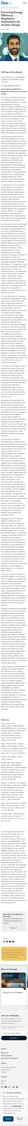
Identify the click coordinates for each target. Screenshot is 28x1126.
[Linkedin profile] (2, 1087)
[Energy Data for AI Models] (13, 981)
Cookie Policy (17, 1106)
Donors (3, 1072)
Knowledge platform (8, 1067)
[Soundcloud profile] (13, 1087)
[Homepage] (6, 2)
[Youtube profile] (6, 1087)
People (3, 1081)
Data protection (11, 1028)
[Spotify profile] (17, 1087)
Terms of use (4, 1028)
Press (3, 1083)
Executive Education (9, 1058)
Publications (5, 1070)
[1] (7, 412)
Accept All (8, 1119)
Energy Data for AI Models (13, 992)
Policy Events (6, 1056)
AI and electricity (8, 975)
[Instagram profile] (9, 1087)
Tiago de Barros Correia (11, 85)
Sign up (13, 928)
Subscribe (13, 1038)
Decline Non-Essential (20, 1118)
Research (5, 1053)
